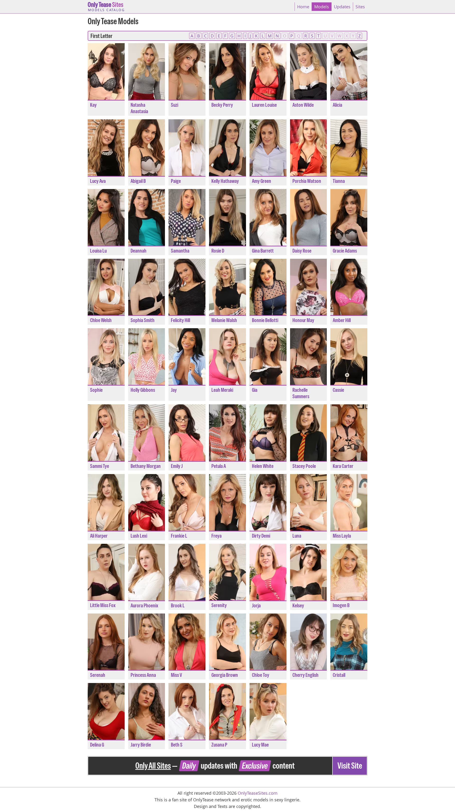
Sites (106, 6)
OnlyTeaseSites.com (258, 793)
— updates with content (248, 765)
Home (303, 6)
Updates (342, 6)
